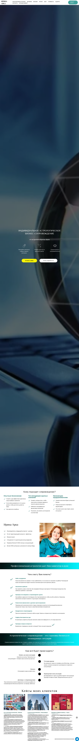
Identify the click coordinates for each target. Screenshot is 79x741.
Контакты (15, 3)
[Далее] (77, 717)
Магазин (35, 1)
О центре (57, 1)
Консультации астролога (19, 1)
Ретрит (41, 1)
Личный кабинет (23, 3)
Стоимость (51, 1)
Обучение (29, 1)
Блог (45, 1)
